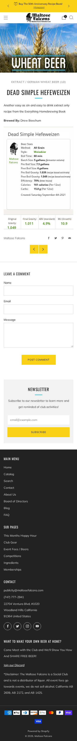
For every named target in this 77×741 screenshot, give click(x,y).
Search (8, 481)
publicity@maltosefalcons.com (23, 590)
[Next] (68, 6)
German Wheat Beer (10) (46, 81)
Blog (7, 508)
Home (8, 467)
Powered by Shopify (38, 731)
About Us (10, 494)
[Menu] (6, 18)
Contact (9, 488)
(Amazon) (39, 7)
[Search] (71, 17)
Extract (18, 81)
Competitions (12, 556)
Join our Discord (14, 665)
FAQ (6, 515)
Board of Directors (16, 501)
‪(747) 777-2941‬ (14, 597)
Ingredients (11, 563)
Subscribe (38, 432)
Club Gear (10, 542)
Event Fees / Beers (16, 549)
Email (7, 301)
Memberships (12, 569)
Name (7, 283)
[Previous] (8, 6)
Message (10, 320)
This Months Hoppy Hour (20, 535)
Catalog (9, 474)
